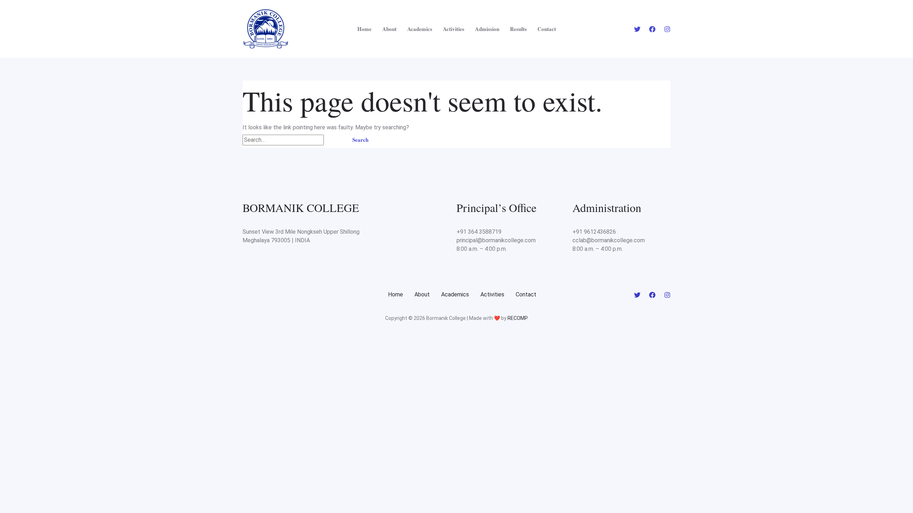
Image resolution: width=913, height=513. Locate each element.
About (389, 29)
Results (518, 29)
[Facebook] (652, 29)
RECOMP (517, 318)
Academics (419, 29)
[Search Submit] (333, 140)
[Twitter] (637, 29)
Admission (487, 29)
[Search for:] (292, 140)
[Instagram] (667, 29)
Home (364, 29)
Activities (453, 29)
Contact (546, 29)
